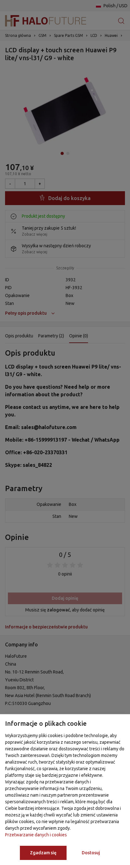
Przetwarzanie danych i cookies (36, 834)
